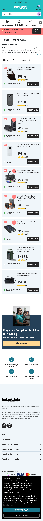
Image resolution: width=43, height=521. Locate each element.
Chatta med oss (21, 343)
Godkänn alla (21, 510)
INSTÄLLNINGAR (21, 515)
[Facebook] (4, 426)
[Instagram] (9, 426)
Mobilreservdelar (7, 25)
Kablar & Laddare (30, 25)
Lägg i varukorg (33, 84)
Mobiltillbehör (18, 25)
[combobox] (21, 14)
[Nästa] (40, 22)
